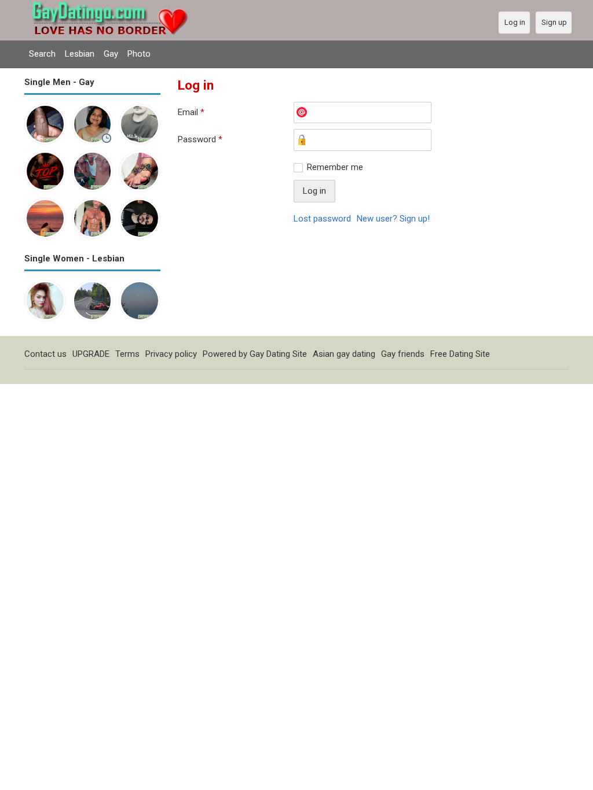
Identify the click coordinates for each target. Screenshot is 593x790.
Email (191, 112)
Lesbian (79, 54)
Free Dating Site (460, 354)
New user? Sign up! (393, 218)
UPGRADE (90, 354)
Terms (127, 354)
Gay (111, 54)
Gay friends (402, 354)
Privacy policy (171, 354)
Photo (139, 54)
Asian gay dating (344, 354)
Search (42, 54)
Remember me (335, 167)
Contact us (45, 354)
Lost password (322, 218)
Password (200, 139)
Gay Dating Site (278, 354)
